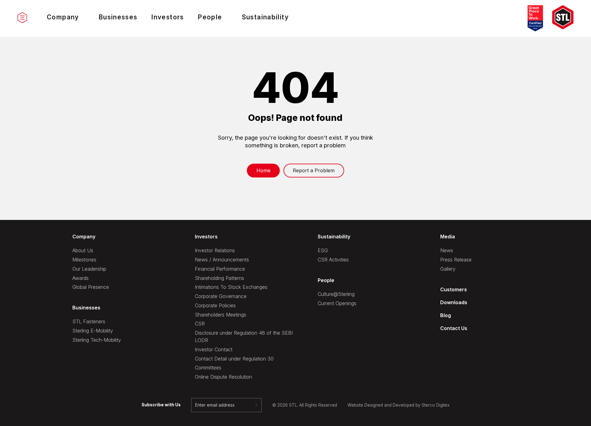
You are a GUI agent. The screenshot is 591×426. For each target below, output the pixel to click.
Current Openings (337, 303)
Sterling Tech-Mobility (96, 340)
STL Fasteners (88, 321)
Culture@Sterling (336, 294)
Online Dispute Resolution (223, 377)
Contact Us (453, 328)
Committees (208, 367)
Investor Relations (215, 250)
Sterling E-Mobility (92, 331)
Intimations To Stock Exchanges (231, 287)
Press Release (456, 260)
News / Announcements (222, 260)
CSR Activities (333, 260)
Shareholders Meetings (220, 315)
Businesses (118, 17)
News (446, 250)
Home (263, 170)
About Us (82, 250)
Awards (80, 278)
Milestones (84, 260)
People (210, 17)
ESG (323, 250)
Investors (167, 17)
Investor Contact (213, 349)
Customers (453, 290)
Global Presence (90, 287)
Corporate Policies (215, 305)
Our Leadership (89, 269)
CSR (200, 323)
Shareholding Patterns (219, 278)
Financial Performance (220, 269)
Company (63, 17)
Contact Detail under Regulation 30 (234, 359)
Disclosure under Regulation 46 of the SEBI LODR (244, 336)
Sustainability (265, 17)
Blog (445, 315)
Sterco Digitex (435, 405)
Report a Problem (314, 170)
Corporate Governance (221, 296)
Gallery (448, 269)
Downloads (453, 302)
